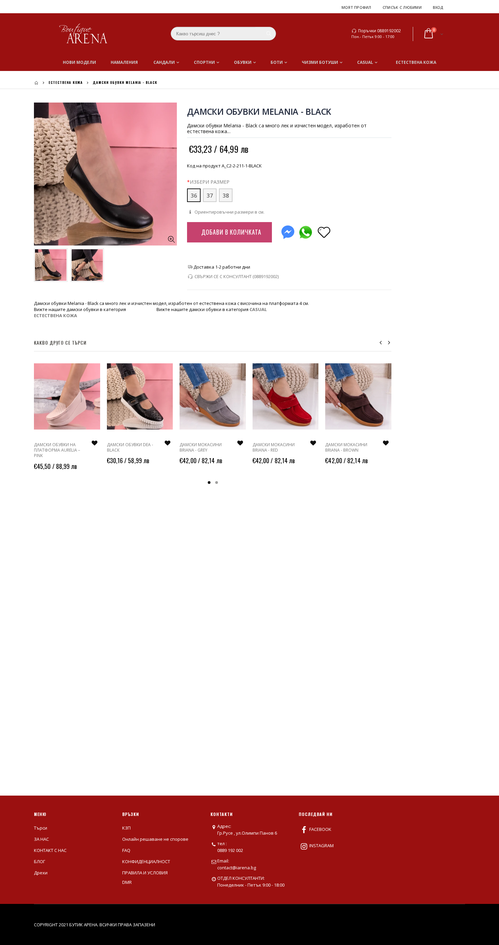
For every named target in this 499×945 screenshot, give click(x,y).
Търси (40, 828)
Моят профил (356, 7)
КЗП (126, 828)
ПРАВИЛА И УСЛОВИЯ (145, 873)
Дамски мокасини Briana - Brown (346, 447)
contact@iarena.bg (236, 868)
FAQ (126, 850)
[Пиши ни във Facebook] (288, 230)
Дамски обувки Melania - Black (259, 111)
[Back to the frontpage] (36, 83)
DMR (127, 882)
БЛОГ (39, 861)
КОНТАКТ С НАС (50, 850)
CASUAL (258, 309)
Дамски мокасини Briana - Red (274, 447)
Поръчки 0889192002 (379, 31)
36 (194, 195)
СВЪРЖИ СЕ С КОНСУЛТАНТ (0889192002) (236, 276)
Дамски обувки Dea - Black (130, 447)
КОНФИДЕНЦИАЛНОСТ (146, 861)
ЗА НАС (41, 839)
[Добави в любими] (324, 231)
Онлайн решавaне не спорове (155, 839)
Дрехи (41, 873)
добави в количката (231, 232)
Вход (438, 7)
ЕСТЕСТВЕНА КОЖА (66, 82)
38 (226, 195)
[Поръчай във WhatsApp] (305, 230)
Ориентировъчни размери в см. (228, 212)
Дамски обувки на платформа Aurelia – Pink (57, 450)
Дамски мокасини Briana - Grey (201, 447)
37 (210, 195)
